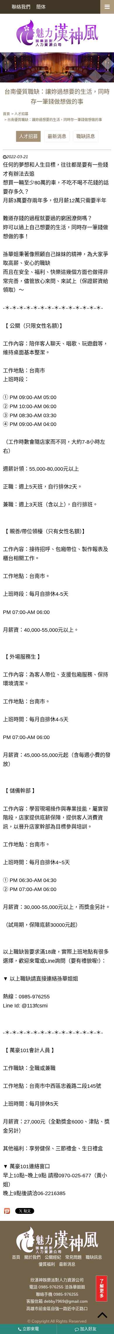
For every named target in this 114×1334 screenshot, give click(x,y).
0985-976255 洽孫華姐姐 (62, 1287)
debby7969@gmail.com (66, 1301)
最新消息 (57, 136)
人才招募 (28, 136)
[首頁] (57, 32)
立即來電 (30, 1328)
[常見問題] (57, 64)
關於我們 (32, 1257)
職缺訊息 (85, 136)
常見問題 (73, 1257)
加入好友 (87, 1328)
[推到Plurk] (7, 1211)
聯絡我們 (21, 6)
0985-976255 (65, 1294)
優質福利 (47, 1264)
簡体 (41, 6)
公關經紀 (53, 1257)
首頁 (16, 1257)
